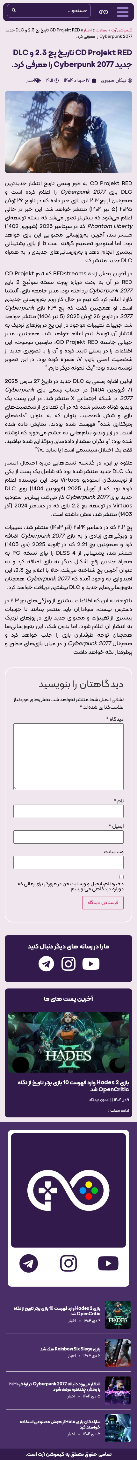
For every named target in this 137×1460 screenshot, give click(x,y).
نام (119, 801)
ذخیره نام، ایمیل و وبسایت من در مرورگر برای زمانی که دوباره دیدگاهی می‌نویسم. (71, 886)
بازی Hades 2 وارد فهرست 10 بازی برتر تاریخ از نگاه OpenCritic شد (73, 1085)
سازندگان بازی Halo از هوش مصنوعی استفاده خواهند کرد (60, 1424)
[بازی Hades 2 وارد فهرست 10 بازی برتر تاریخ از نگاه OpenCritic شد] (118, 1315)
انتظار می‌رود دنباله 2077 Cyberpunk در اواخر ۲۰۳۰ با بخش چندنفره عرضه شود (54, 1386)
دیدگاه (115, 719)
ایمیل (116, 826)
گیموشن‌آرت (121, 30)
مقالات (101, 30)
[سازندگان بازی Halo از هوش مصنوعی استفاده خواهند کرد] (118, 1428)
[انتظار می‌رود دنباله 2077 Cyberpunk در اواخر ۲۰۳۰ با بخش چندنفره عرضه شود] (118, 1390)
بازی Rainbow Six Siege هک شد (70, 1349)
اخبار (88, 30)
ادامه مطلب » (118, 1111)
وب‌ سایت (114, 851)
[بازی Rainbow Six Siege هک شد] (118, 1353)
